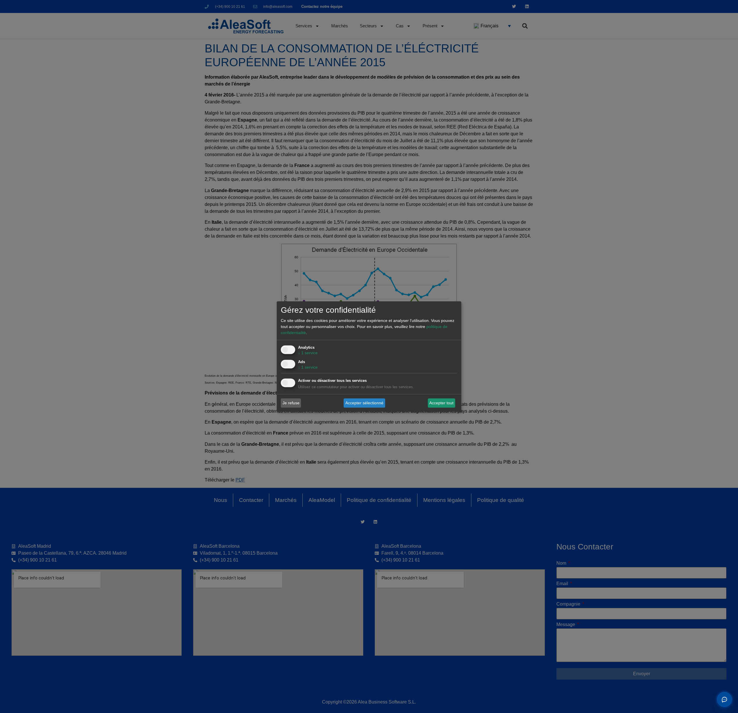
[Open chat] (724, 699)
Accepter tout (441, 403)
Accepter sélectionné (364, 403)
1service (308, 353)
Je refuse (291, 403)
